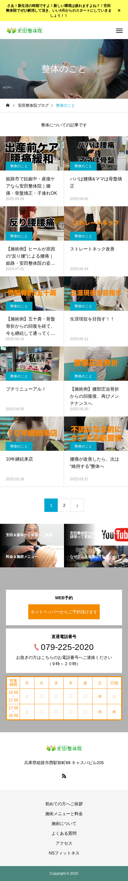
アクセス (64, 843)
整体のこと (19, 166)
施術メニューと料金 (64, 813)
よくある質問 (64, 833)
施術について (64, 823)
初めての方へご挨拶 (64, 803)
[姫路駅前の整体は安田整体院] (24, 30)
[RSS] (64, 776)
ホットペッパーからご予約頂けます (64, 611)
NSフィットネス (64, 853)
